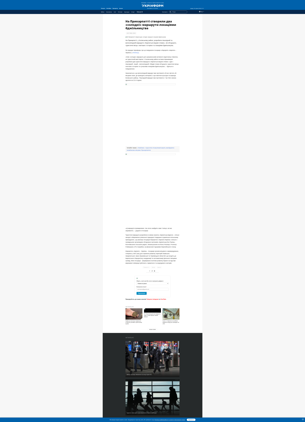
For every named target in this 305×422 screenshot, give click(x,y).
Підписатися (141, 293)
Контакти (164, 12)
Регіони (120, 12)
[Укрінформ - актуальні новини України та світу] (152, 5)
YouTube (163, 299)
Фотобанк (108, 8)
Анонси (121, 8)
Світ (115, 12)
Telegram (149, 299)
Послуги (103, 8)
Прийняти (191, 419)
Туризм (153, 267)
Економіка (109, 12)
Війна (102, 12)
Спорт (133, 12)
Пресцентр (115, 8)
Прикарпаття (146, 267)
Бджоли (159, 267)
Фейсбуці (136, 52)
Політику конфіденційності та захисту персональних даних (170, 419)
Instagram (156, 299)
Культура (126, 12)
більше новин (152, 329)
